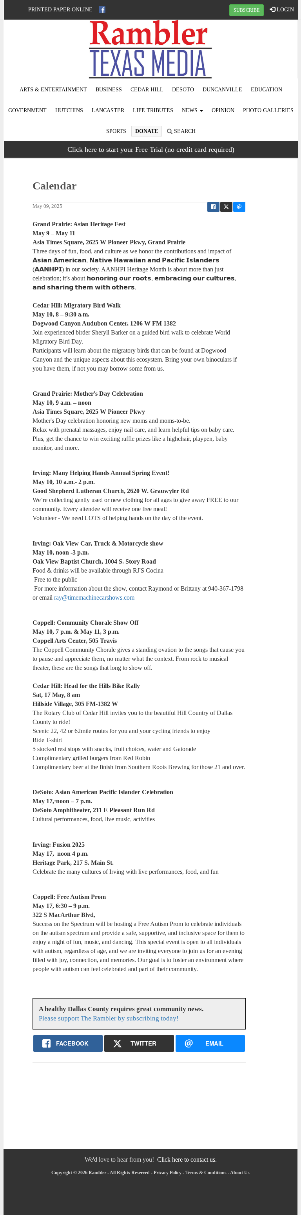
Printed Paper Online (60, 10)
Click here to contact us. (187, 1159)
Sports (116, 131)
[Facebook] (102, 9)
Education (266, 90)
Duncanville (222, 90)
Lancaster (108, 110)
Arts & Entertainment (53, 90)
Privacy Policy (167, 1172)
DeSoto (183, 90)
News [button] (190, 110)
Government (27, 110)
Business (109, 90)
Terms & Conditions (206, 1172)
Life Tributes (153, 110)
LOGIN (284, 10)
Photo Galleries (268, 110)
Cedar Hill (147, 90)
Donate (146, 131)
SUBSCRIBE (246, 10)
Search (184, 131)
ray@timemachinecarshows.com (94, 597)
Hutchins (69, 110)
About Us (240, 1172)
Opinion (223, 110)
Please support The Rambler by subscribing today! (109, 1018)
